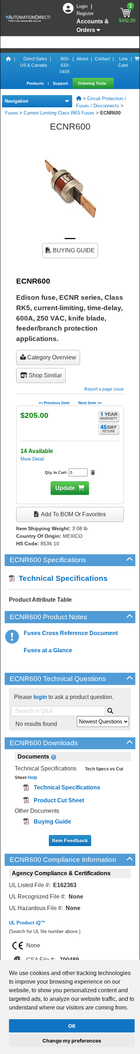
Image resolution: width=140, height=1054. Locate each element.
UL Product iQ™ (27, 922)
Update (65, 488)
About (82, 58)
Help (32, 777)
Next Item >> (90, 403)
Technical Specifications (61, 578)
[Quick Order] (137, 65)
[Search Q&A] (110, 710)
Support (61, 83)
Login (82, 6)
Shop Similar (44, 375)
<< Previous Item (54, 403)
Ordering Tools (92, 83)
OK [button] (72, 1026)
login (40, 697)
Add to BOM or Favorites (73, 514)
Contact (102, 58)
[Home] (8, 65)
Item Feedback (70, 840)
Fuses (11, 113)
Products (36, 83)
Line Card (123, 62)
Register (85, 13)
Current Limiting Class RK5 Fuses (59, 113)
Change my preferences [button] (71, 1040)
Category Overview (51, 357)
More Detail (32, 459)
